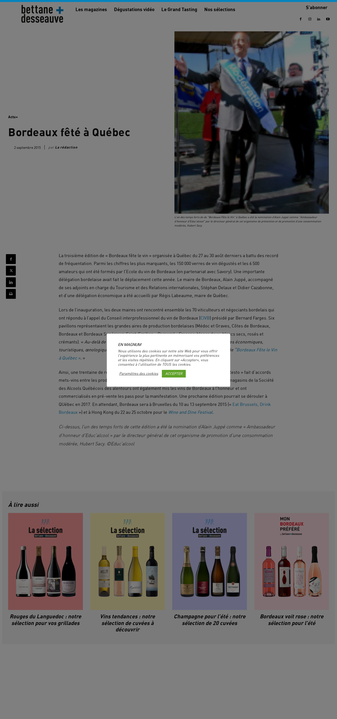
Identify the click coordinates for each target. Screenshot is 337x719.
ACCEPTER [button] (173, 373)
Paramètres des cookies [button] (138, 373)
